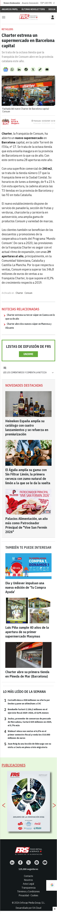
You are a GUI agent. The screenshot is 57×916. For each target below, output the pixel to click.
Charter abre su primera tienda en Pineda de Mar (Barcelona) (27, 674)
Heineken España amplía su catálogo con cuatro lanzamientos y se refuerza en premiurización (26, 427)
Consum (28, 292)
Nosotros (28, 879)
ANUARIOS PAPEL (10, 9)
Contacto (28, 875)
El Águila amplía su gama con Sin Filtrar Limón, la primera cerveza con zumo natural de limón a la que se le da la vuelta (27, 476)
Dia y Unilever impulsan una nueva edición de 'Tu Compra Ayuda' (25, 587)
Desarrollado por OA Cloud (28, 907)
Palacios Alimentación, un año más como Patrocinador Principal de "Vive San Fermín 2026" (26, 525)
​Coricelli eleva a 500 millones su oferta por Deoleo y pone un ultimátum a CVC (27, 701)
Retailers (7, 29)
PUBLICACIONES (13, 765)
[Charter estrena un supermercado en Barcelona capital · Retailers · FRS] (28, 17)
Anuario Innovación (30, 3)
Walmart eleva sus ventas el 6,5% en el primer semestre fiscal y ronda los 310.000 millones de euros (27, 734)
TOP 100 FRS (46, 3)
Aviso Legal (28, 883)
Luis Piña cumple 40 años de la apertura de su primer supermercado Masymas (27, 631)
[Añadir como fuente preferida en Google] (51, 885)
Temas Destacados (11, 3)
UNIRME (28, 354)
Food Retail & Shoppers (15, 121)
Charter (19, 292)
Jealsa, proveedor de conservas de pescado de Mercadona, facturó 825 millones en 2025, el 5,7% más (28, 722)
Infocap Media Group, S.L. (32, 902)
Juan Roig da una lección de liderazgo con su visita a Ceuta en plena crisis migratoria (27, 745)
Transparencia (28, 887)
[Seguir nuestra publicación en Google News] (6, 69)
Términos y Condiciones (28, 891)
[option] (28, 801)
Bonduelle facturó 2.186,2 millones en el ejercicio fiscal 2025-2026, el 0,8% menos (26, 711)
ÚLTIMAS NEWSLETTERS (33, 9)
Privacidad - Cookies (28, 895)
